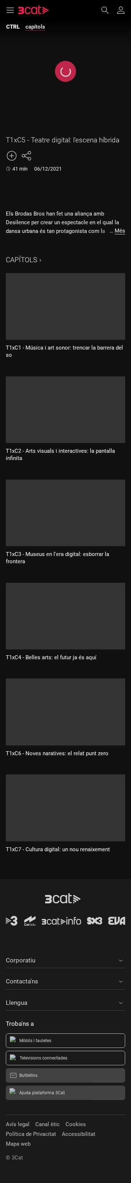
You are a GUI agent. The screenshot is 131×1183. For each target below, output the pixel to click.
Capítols (21, 260)
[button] (65, 959)
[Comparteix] (26, 156)
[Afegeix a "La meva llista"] (11, 156)
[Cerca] (108, 10)
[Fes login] (120, 10)
